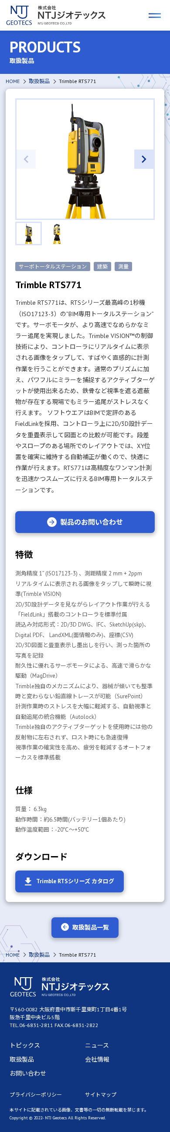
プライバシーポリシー (36, 1094)
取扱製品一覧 (90, 927)
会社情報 (97, 1059)
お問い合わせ (28, 1073)
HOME (13, 81)
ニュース (97, 1045)
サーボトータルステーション (53, 266)
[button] (26, 159)
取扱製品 (39, 81)
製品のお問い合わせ (91, 522)
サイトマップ (100, 1094)
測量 (123, 266)
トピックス (25, 1045)
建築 (102, 266)
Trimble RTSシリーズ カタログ (75, 881)
